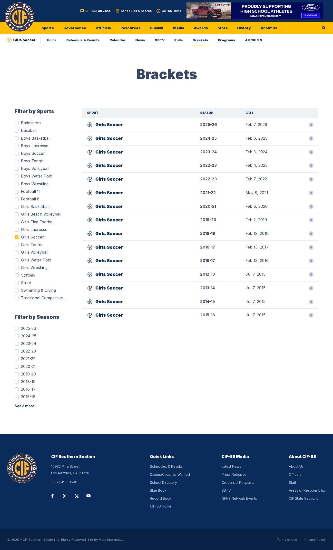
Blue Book (158, 490)
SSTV (160, 40)
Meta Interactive (111, 539)
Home (52, 40)
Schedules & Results (166, 466)
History (244, 28)
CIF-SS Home (172, 11)
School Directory (163, 482)
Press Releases (234, 474)
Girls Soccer (109, 124)
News (140, 40)
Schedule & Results (83, 40)
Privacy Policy (315, 539)
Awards (201, 28)
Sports (47, 28)
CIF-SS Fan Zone (98, 11)
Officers (295, 474)
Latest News (231, 466)
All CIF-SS (253, 40)
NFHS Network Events (239, 498)
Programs (226, 40)
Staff (292, 482)
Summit (157, 28)
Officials (103, 28)
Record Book (160, 498)
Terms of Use (287, 539)
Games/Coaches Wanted (170, 474)
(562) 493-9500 (64, 482)
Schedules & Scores (136, 11)
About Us (268, 28)
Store (222, 28)
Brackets (200, 40)
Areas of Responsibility (307, 490)
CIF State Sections (303, 498)
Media (178, 28)
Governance (74, 28)
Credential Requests (238, 482)
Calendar (117, 40)
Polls (178, 40)
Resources (130, 28)
